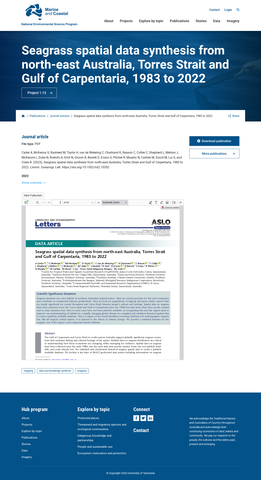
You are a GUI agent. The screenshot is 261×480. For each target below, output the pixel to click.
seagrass (82, 370)
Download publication (216, 141)
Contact (214, 10)
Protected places (88, 418)
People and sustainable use (95, 446)
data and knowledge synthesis (55, 370)
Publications (179, 21)
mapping (28, 370)
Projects (126, 21)
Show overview (32, 183)
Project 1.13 (37, 92)
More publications (214, 153)
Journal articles (60, 116)
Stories (201, 21)
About (108, 21)
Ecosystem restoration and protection (102, 453)
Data (216, 21)
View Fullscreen (33, 195)
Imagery (233, 21)
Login (228, 10)
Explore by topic (151, 21)
